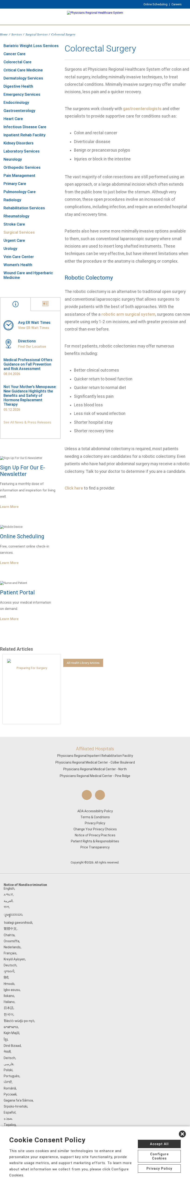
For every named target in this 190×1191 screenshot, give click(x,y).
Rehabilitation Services (24, 208)
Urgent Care (14, 240)
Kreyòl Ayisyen (14, 959)
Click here (74, 488)
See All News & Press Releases (27, 422)
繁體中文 (10, 928)
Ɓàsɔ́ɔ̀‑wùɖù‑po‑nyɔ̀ (19, 1021)
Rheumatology (16, 216)
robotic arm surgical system (128, 314)
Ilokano (9, 996)
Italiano (9, 1002)
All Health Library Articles (83, 663)
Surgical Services (36, 34)
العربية (8, 901)
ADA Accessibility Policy (95, 811)
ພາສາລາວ (11, 1027)
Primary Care (14, 183)
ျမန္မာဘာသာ (13, 914)
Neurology (12, 159)
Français (10, 953)
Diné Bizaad (12, 1046)
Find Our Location (32, 346)
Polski (8, 1070)
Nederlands (12, 947)
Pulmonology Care (19, 191)
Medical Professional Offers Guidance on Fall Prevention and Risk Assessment (27, 364)
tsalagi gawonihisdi (18, 922)
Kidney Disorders (18, 143)
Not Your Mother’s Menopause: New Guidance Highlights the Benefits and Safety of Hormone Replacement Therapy (30, 396)
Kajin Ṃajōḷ (11, 1033)
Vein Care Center (18, 256)
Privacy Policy (95, 823)
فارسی (8, 1064)
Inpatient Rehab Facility (24, 135)
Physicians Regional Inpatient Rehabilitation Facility (95, 756)
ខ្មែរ (6, 1039)
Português (11, 1076)
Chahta (9, 935)
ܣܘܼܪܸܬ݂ (8, 1118)
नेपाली (7, 1052)
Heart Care (13, 118)
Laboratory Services (21, 151)
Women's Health (17, 264)
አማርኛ (8, 894)
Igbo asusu (12, 990)
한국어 (8, 1014)
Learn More (9, 507)
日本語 (8, 1008)
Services (16, 34)
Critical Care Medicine (23, 70)
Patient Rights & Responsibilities (95, 841)
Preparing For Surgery (31, 668)
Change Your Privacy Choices (95, 829)
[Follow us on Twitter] (100, 795)
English (9, 888)
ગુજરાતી (9, 971)
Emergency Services (21, 94)
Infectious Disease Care (24, 126)
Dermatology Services (23, 78)
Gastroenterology (19, 110)
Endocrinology (16, 102)
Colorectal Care (17, 62)
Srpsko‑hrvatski (15, 1106)
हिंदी (6, 977)
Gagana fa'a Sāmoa (18, 1100)
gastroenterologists (142, 108)
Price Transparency (95, 847)
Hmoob (9, 984)
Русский (10, 1094)
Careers (176, 4)
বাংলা (6, 907)
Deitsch (9, 1058)
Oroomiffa (11, 941)
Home (4, 34)
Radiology (12, 199)
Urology (10, 248)
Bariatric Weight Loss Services (31, 45)
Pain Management (19, 175)
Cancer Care (14, 53)
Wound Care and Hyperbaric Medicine (28, 275)
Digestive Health (18, 86)
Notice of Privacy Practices (95, 835)
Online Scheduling (155, 4)
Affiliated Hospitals (95, 749)
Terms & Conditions (95, 817)
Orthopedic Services (22, 167)
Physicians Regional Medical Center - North (95, 769)
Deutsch (10, 965)
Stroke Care (14, 224)
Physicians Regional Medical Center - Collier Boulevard (95, 762)
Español (10, 1112)
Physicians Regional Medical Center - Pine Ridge (95, 776)
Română (10, 1088)
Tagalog (10, 1125)
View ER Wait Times (33, 328)
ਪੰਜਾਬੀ (8, 1082)
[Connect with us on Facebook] (87, 795)
